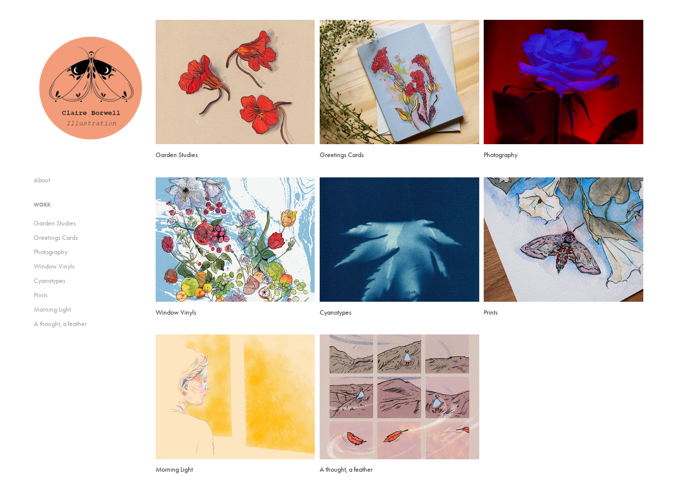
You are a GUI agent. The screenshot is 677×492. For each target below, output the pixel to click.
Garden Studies (55, 223)
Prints (41, 295)
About (42, 180)
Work (42, 204)
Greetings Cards (56, 237)
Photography (50, 252)
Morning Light (52, 309)
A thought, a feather (60, 324)
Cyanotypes (49, 280)
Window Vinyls (54, 266)
